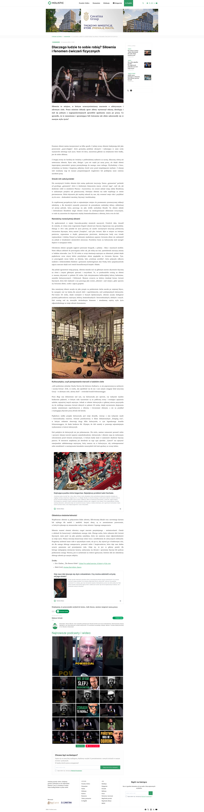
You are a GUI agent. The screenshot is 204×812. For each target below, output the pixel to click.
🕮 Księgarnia (117, 3)
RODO (103, 803)
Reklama (104, 791)
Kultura (83, 793)
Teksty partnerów (86, 798)
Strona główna (57, 36)
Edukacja (106, 3)
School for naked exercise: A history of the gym (95, 563)
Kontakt (104, 788)
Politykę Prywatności (76, 770)
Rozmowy (84, 796)
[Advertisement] (88, 134)
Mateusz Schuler (57, 618)
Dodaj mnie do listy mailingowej (110, 767)
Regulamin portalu (107, 798)
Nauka (83, 788)
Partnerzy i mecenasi (107, 796)
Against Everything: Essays (72, 567)
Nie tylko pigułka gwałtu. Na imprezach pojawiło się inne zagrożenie (133, 65)
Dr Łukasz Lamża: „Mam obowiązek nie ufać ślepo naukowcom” (133, 53)
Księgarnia (104, 786)
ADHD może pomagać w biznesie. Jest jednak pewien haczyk (134, 77)
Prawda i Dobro (84, 3)
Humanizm (96, 3)
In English (128, 3)
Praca (103, 793)
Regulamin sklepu (106, 800)
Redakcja (104, 783)
